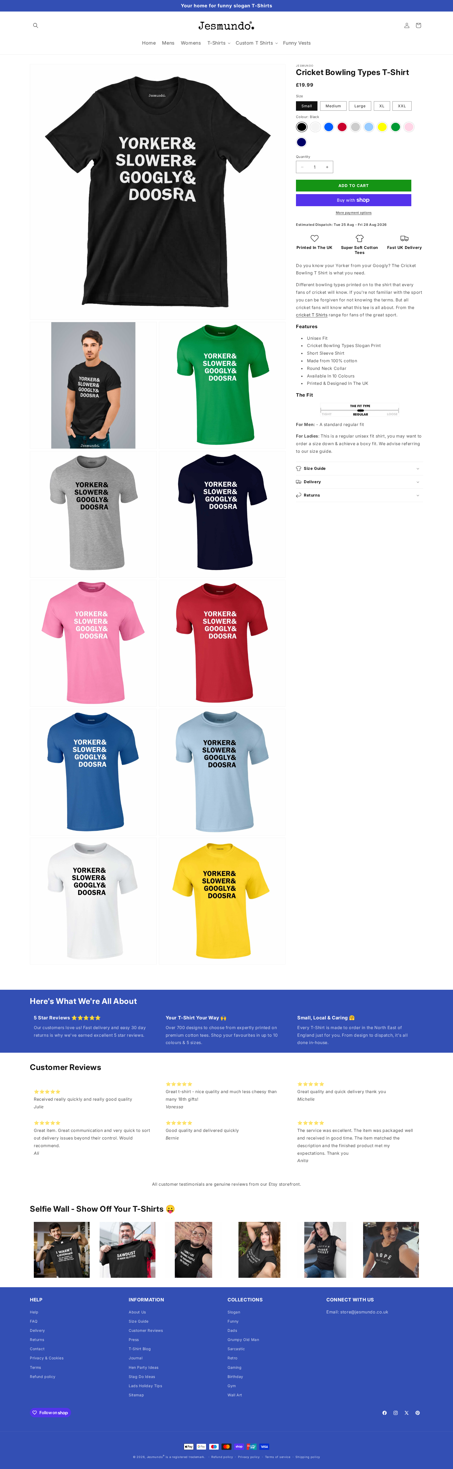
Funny (233, 1321)
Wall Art (235, 1395)
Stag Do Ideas (142, 1376)
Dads (232, 1330)
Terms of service (277, 1457)
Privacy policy (249, 1457)
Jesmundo (155, 1457)
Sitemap (136, 1395)
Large (360, 106)
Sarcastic (236, 1348)
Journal (135, 1358)
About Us (137, 1312)
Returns (37, 1339)
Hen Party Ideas (144, 1367)
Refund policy (43, 1376)
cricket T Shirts (312, 315)
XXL (402, 106)
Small (306, 106)
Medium (333, 106)
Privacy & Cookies (46, 1358)
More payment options (354, 213)
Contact (37, 1348)
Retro (233, 1358)
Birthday (235, 1376)
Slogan (234, 1312)
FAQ (34, 1321)
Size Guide (139, 1321)
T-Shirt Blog (140, 1348)
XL (382, 106)
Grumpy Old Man (243, 1339)
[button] (35, 25)
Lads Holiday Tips (145, 1385)
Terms (35, 1367)
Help (34, 1312)
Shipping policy (307, 1457)
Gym (232, 1385)
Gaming (235, 1367)
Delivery (37, 1330)
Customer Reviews (146, 1330)
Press (134, 1339)
